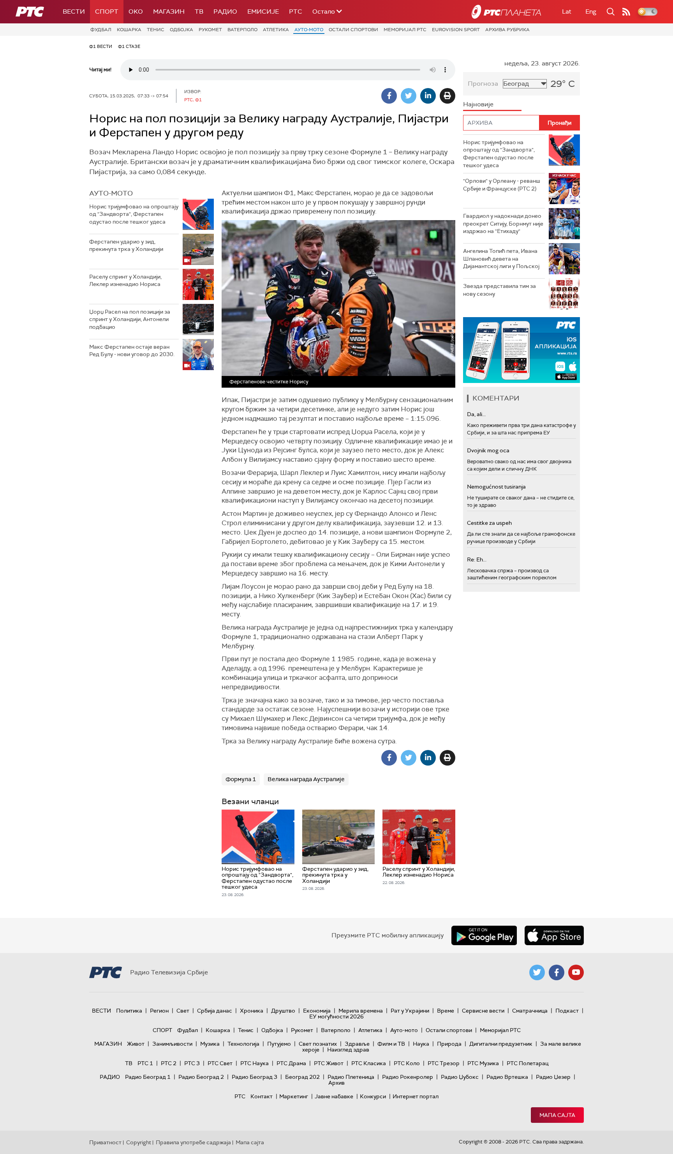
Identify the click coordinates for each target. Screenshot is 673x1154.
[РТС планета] (506, 11)
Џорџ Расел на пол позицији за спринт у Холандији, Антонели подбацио (129, 319)
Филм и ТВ (391, 1043)
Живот (135, 1043)
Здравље (357, 1043)
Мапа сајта (557, 1115)
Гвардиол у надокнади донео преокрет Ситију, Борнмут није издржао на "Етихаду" (503, 223)
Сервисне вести (483, 1010)
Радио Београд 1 (148, 1076)
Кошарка (129, 29)
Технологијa (243, 1043)
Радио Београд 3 (254, 1076)
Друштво (283, 1010)
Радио (225, 11)
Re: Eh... (476, 559)
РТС (295, 11)
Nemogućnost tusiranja (496, 486)
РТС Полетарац (527, 1063)
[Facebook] (389, 96)
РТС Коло (407, 1063)
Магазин (169, 11)
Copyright (138, 1142)
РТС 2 (168, 1063)
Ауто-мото (308, 29)
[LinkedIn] (428, 96)
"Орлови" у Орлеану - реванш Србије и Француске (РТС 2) (501, 184)
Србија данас (214, 1010)
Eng (590, 11)
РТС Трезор (444, 1063)
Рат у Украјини (410, 1010)
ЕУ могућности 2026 (336, 1016)
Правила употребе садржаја (193, 1142)
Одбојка (181, 29)
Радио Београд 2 (201, 1076)
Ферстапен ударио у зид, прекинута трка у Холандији (126, 245)
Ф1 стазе (129, 46)
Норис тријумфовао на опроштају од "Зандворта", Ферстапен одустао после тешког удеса (133, 214)
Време (445, 1010)
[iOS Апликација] (521, 350)
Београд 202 (302, 1076)
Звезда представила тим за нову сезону (499, 289)
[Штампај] (447, 96)
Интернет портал (416, 1096)
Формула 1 (241, 779)
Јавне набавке (334, 1096)
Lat (566, 11)
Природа (449, 1043)
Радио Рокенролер (407, 1076)
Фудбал (100, 29)
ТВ (199, 11)
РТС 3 (192, 1063)
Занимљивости (172, 1043)
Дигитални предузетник (500, 1043)
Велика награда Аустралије (306, 779)
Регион (159, 1010)
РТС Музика (483, 1063)
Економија (317, 1010)
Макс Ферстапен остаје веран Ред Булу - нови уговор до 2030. (131, 350)
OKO (136, 11)
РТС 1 (145, 1063)
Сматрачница (530, 1010)
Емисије (263, 11)
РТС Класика (368, 1063)
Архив (336, 1082)
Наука (421, 1043)
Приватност (105, 1142)
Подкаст (567, 1010)
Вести (74, 11)
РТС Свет (220, 1063)
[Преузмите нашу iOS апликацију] (554, 935)
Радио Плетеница (351, 1076)
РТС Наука (254, 1063)
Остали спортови (353, 29)
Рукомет (210, 29)
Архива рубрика (507, 29)
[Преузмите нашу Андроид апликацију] (484, 935)
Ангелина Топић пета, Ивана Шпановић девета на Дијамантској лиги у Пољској (501, 258)
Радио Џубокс (460, 1076)
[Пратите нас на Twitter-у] (537, 972)
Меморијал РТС (405, 29)
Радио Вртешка (507, 1076)
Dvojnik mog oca (488, 450)
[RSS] (626, 11)
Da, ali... (476, 414)
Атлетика (276, 29)
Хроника (251, 1010)
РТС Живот (329, 1063)
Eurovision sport (456, 29)
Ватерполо (242, 29)
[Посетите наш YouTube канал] (576, 972)
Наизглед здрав (348, 1049)
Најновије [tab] (478, 104)
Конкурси (373, 1096)
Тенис (155, 29)
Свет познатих (318, 1043)
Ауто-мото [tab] (111, 193)
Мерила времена (360, 1010)
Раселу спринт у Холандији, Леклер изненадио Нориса (125, 280)
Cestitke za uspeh (489, 522)
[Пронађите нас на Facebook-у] (556, 972)
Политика (129, 1010)
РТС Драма (291, 1063)
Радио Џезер (553, 1076)
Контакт (261, 1096)
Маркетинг (293, 1096)
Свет (182, 1010)
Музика (210, 1043)
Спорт (106, 11)
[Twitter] (408, 96)
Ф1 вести (100, 46)
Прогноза (483, 83)
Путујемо (279, 1043)
